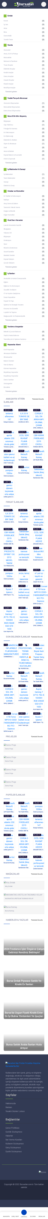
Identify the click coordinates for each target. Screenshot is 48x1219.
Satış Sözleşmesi (13, 1147)
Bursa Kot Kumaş (23, 473)
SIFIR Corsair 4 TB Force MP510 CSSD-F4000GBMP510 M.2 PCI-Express (38, 604)
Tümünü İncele (38, 399)
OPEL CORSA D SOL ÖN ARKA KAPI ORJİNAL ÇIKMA (38, 428)
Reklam (9, 1107)
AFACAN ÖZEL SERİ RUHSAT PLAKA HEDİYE (24, 447)
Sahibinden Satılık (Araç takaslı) (38, 478)
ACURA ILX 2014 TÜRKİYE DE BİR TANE (24, 422)
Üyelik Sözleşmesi (14, 1151)
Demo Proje (9, 749)
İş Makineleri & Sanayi (16, 169)
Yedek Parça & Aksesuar (17, 98)
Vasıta (10, 45)
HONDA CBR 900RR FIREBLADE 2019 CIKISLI (38, 447)
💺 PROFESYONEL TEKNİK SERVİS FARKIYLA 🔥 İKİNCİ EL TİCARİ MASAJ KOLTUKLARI (24, 668)
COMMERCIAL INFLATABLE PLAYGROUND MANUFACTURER (9, 657)
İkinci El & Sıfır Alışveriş (16, 116)
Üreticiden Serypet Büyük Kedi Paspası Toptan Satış (38, 659)
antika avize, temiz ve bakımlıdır (24, 582)
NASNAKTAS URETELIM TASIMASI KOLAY (19, 898)
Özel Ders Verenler (15, 220)
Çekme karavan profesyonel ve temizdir (24, 560)
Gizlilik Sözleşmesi (14, 1132)
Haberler (9, 1136)
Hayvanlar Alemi (14, 345)
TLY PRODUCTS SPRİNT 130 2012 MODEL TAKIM (9, 566)
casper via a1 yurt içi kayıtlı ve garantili (38, 582)
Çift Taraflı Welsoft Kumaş (38, 460)
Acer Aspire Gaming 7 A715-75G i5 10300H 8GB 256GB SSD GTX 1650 (9, 631)
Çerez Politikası (12, 1128)
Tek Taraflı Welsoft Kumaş (24, 460)
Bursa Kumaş (9, 911)
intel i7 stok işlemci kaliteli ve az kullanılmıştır (9, 463)
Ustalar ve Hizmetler (15, 191)
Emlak (10, 16)
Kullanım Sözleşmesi (15, 1143)
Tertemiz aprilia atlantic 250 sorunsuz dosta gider (9, 447)
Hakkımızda (11, 1103)
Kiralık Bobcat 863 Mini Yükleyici (38, 560)
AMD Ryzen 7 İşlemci (9, 595)
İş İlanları (11, 273)
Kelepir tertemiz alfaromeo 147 (9, 422)
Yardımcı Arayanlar (15, 327)
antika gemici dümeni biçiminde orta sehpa (9, 497)
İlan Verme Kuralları (14, 1140)
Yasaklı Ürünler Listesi (15, 1111)
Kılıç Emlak (8, 886)
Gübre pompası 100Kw (9, 476)
